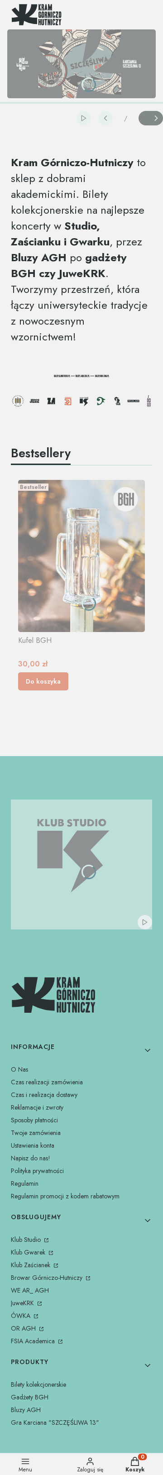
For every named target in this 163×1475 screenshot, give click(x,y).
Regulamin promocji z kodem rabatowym (65, 1196)
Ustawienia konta (32, 1145)
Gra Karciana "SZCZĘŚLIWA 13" (55, 1422)
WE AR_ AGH (30, 1290)
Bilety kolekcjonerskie (38, 1384)
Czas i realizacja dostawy (44, 1094)
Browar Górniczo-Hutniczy (47, 1277)
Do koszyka (43, 681)
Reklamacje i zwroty (37, 1107)
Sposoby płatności (34, 1120)
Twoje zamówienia (36, 1132)
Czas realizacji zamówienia (47, 1082)
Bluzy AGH (26, 1409)
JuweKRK (23, 1302)
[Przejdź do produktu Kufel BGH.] (81, 556)
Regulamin (24, 1183)
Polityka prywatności (37, 1170)
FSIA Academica (34, 1341)
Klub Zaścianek (31, 1264)
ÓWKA (21, 1315)
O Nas (19, 1069)
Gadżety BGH (29, 1397)
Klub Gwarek (29, 1252)
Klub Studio (27, 1239)
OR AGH (24, 1328)
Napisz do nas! (30, 1158)
